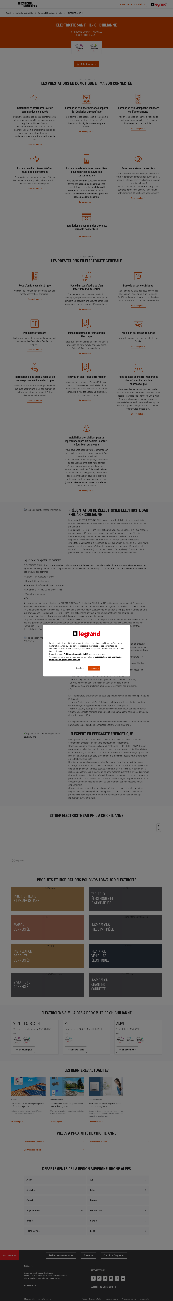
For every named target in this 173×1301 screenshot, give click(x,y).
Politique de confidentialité (76, 654)
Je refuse (80, 668)
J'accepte (94, 668)
